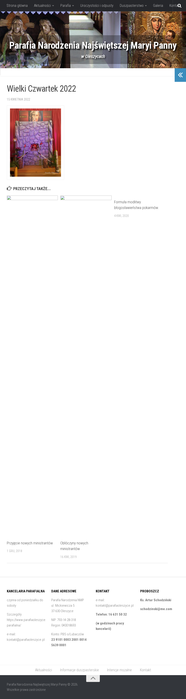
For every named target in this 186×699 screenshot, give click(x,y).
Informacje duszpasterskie (49, 69)
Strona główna (17, 5)
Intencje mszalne (87, 69)
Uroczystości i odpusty (96, 5)
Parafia (65, 5)
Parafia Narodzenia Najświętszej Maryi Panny (93, 45)
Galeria (158, 5)
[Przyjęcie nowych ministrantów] (32, 366)
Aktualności (42, 5)
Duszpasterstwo (132, 5)
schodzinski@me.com (156, 609)
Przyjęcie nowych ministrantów (30, 543)
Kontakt (111, 69)
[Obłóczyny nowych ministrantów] (85, 366)
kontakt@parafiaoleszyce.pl (26, 640)
